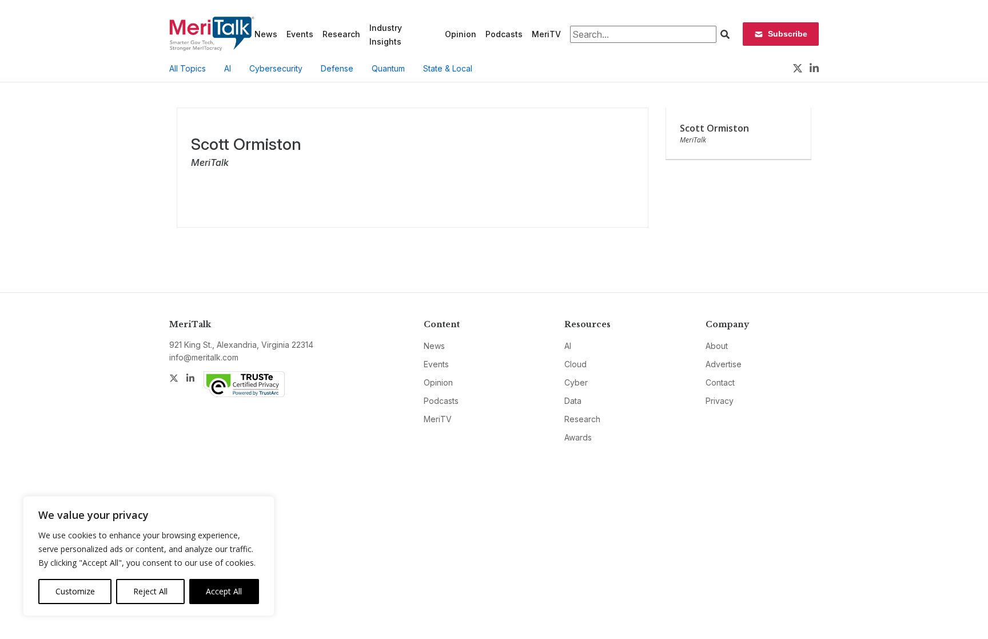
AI (227, 68)
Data (572, 401)
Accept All (224, 591)
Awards (578, 437)
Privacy (720, 401)
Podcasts (504, 34)
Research (341, 34)
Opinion (460, 34)
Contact (720, 382)
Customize (75, 591)
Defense (337, 68)
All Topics (187, 68)
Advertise (724, 364)
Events (299, 34)
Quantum (388, 68)
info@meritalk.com (203, 357)
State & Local (447, 68)
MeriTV (546, 34)
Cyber (576, 382)
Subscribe (787, 33)
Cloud (575, 364)
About (717, 346)
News (265, 34)
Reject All (150, 591)
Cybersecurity (275, 68)
